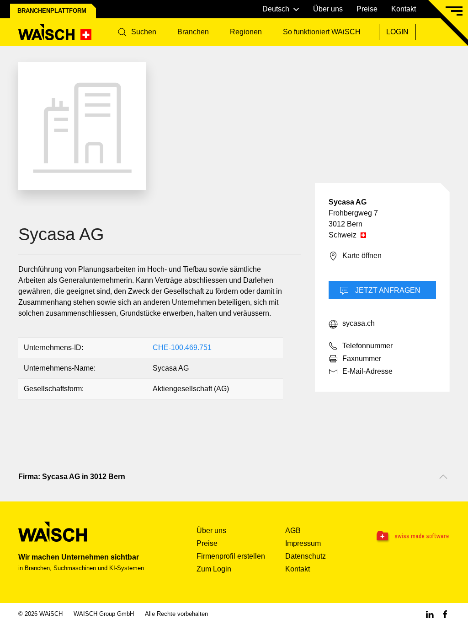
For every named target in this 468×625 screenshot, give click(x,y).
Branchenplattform (51, 10)
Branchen (193, 32)
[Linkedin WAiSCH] (429, 613)
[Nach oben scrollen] (443, 476)
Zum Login (214, 569)
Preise (367, 9)
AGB (293, 530)
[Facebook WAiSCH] (445, 613)
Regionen (246, 32)
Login (397, 32)
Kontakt (403, 9)
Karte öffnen (362, 255)
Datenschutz (305, 556)
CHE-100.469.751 (182, 347)
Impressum (303, 543)
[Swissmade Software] (412, 536)
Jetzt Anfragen (386, 290)
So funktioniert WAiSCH (322, 32)
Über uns (328, 9)
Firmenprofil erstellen (231, 556)
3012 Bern (345, 224)
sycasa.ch (358, 323)
